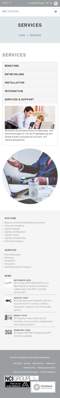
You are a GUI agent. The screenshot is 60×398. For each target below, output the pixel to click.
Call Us (5, 3)
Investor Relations (47, 372)
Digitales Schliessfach (15, 232)
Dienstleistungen (13, 254)
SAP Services (38, 363)
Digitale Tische (12, 235)
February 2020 (22, 330)
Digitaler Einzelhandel (15, 238)
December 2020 (22, 280)
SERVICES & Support (19, 99)
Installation (14, 82)
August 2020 (21, 298)
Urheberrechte (29, 368)
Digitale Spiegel (12, 229)
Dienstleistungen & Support (18, 267)
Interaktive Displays (14, 241)
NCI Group (18, 363)
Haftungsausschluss (46, 368)
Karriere (27, 363)
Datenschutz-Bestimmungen (25, 372)
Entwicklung (14, 74)
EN (47, 3)
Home (22, 35)
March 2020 (20, 315)
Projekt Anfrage (36, 3)
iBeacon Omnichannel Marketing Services (25, 222)
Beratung (12, 65)
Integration (14, 91)
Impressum (50, 363)
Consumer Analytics (14, 225)
